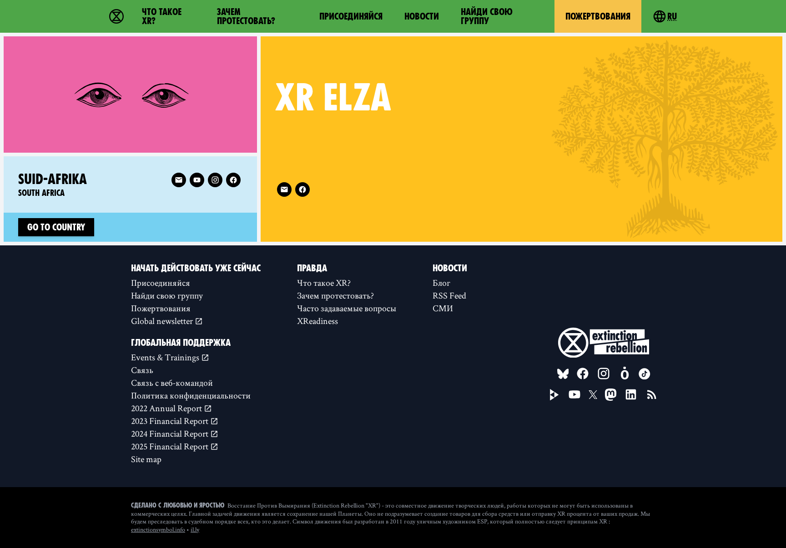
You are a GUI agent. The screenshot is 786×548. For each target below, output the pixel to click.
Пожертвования (597, 16)
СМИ (443, 308)
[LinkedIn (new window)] (630, 394)
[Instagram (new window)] (215, 180)
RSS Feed (449, 295)
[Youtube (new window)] (197, 180)
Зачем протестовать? (246, 16)
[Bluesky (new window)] (563, 374)
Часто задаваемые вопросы (346, 308)
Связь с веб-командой (172, 383)
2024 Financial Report (170, 433)
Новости (421, 16)
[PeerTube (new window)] (554, 394)
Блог (441, 283)
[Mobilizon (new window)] (624, 373)
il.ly (195, 529)
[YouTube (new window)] (574, 394)
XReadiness (317, 321)
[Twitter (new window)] (593, 395)
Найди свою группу (487, 16)
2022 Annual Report (167, 408)
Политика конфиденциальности (191, 395)
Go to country (56, 227)
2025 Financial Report (170, 446)
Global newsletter (163, 321)
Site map (146, 459)
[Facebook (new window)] (302, 189)
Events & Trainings (166, 357)
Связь (142, 370)
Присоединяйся (351, 16)
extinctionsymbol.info (158, 529)
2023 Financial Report (170, 421)
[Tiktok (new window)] (644, 374)
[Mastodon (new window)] (610, 394)
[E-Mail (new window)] (284, 189)
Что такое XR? (161, 16)
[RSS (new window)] (651, 394)
